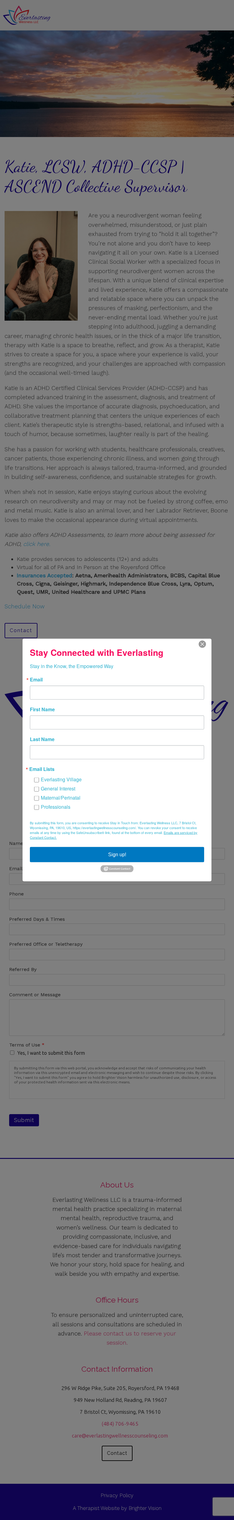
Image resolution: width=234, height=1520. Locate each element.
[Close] (206, 644)
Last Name (42, 739)
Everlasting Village (61, 779)
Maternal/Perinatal (60, 797)
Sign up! (117, 854)
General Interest (58, 788)
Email (36, 679)
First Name (42, 709)
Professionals (55, 806)
